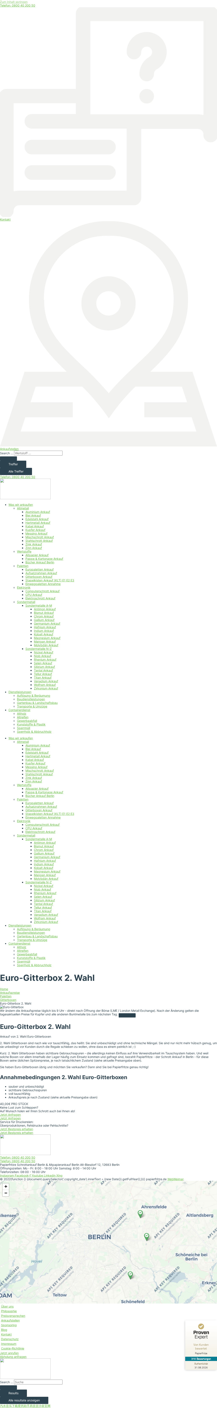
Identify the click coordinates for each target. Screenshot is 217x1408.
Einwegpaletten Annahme (43, 584)
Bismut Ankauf (44, 612)
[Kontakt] (108, 216)
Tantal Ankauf (43, 670)
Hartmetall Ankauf (37, 522)
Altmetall (23, 508)
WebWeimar (175, 1179)
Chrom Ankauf (44, 616)
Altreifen (22, 717)
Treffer (13, 464)
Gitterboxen (8, 1000)
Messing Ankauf (36, 533)
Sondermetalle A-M (38, 605)
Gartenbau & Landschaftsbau (37, 703)
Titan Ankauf (42, 677)
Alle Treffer (16, 471)
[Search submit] (8, 458)
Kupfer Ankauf (35, 530)
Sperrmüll (23, 728)
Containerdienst (19, 710)
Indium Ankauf (44, 630)
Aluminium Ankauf (37, 512)
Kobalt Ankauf (43, 634)
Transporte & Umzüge (32, 706)
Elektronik (24, 587)
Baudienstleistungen (31, 699)
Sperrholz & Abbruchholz (34, 731)
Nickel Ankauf (43, 652)
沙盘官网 (44, 1406)
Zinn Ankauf (33, 548)
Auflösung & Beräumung (33, 695)
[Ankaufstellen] (108, 445)
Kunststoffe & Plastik (31, 724)
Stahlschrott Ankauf (39, 540)
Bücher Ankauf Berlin (39, 562)
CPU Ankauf (33, 594)
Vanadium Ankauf (46, 681)
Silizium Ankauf (44, 667)
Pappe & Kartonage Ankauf (44, 558)
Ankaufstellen (9, 449)
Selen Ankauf (43, 663)
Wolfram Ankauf (45, 685)
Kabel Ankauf (34, 526)
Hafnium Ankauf (45, 627)
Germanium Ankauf (47, 623)
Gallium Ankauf (44, 620)
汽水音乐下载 (9, 1406)
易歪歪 (34, 1406)
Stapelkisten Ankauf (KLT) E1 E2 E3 (49, 580)
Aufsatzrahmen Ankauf (41, 573)
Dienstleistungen (19, 692)
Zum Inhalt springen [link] (14, 2)
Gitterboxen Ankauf (38, 576)
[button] (130, 1275)
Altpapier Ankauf (37, 555)
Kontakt (5, 219)
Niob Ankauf (42, 656)
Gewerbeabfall (27, 721)
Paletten (22, 566)
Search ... (6, 453)
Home (4, 989)
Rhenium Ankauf (45, 659)
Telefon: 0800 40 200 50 (17, 5)
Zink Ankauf (33, 544)
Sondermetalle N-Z (38, 648)
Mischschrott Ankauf (39, 537)
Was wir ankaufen (20, 504)
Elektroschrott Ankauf (40, 598)
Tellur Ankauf (43, 674)
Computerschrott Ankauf (42, 591)
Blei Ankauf (33, 515)
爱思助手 (24, 1406)
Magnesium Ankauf (47, 638)
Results (13, 1393)
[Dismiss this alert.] (127, 1015)
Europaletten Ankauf (39, 569)
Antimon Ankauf (45, 609)
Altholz (21, 713)
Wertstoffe (24, 551)
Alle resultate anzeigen (24, 1400)
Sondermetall (26, 602)
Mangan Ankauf (45, 641)
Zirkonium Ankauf (46, 688)
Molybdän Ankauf (46, 645)
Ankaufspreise (10, 992)
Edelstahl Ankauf (37, 519)
